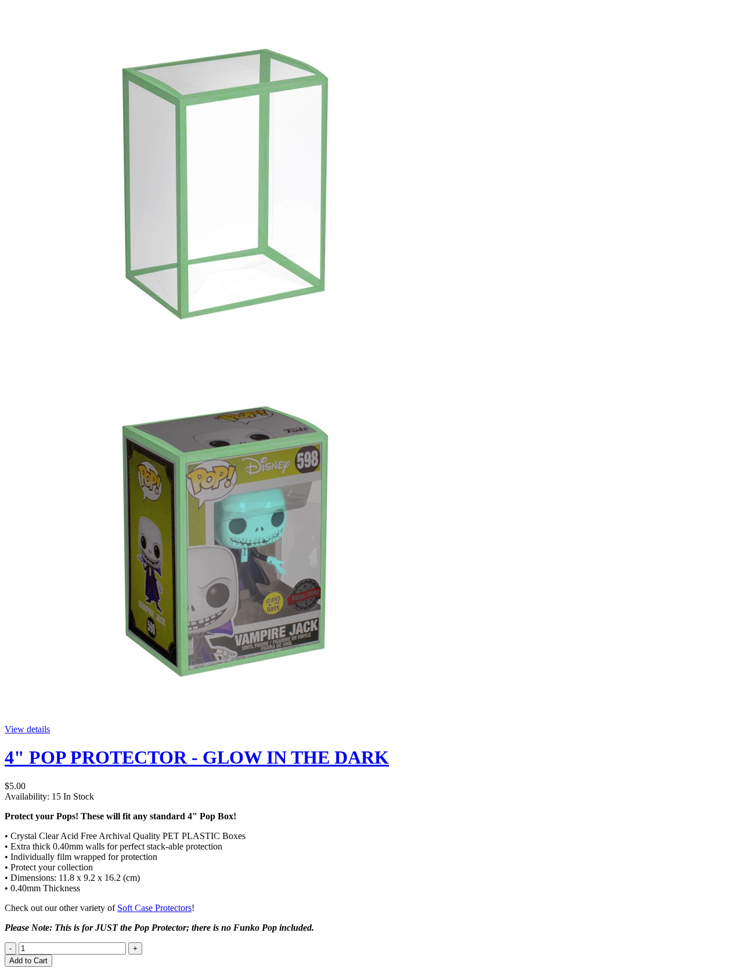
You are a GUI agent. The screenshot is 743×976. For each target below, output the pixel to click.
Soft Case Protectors (154, 908)
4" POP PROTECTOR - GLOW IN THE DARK (197, 757)
